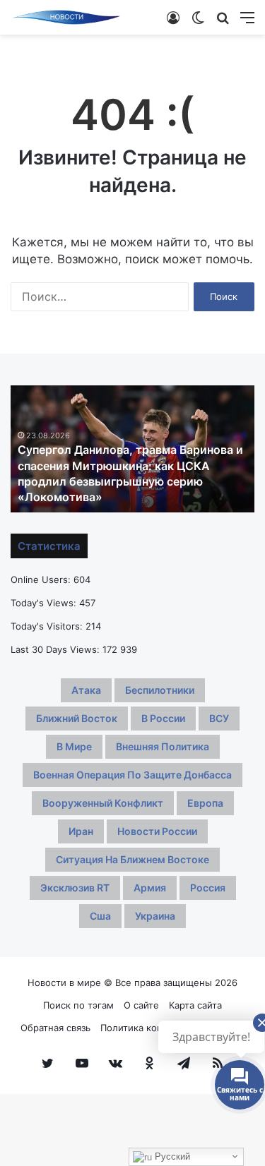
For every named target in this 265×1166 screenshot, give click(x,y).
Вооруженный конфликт (102, 803)
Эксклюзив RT (75, 888)
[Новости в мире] (67, 17)
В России (163, 718)
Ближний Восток (76, 718)
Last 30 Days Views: (56, 649)
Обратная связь (55, 1027)
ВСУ (219, 718)
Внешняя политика (162, 746)
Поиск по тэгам (78, 1005)
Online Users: (42, 579)
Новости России (157, 831)
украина (155, 916)
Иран (81, 831)
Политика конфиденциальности (172, 1027)
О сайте (141, 1005)
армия (150, 888)
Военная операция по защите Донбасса (132, 775)
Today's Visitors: (48, 626)
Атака (86, 690)
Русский (171, 1156)
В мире (74, 746)
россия (207, 888)
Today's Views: (45, 602)
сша (100, 916)
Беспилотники (159, 690)
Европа (205, 803)
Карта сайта (195, 1005)
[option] (132, 448)
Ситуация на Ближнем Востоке (132, 859)
